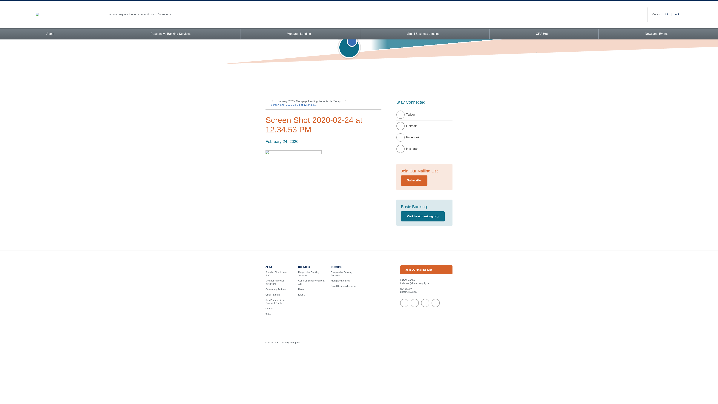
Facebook (412, 137)
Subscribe (414, 180)
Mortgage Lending (299, 33)
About (50, 33)
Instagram (412, 148)
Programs (336, 267)
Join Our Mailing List (418, 269)
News (301, 289)
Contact (657, 14)
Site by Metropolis (291, 342)
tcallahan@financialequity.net (415, 283)
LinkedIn (412, 126)
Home (267, 101)
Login (677, 14)
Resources (304, 267)
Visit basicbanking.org (423, 216)
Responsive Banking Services (171, 33)
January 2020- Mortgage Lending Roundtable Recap (309, 101)
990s (268, 314)
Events (301, 294)
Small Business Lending (423, 33)
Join (666, 14)
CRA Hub (542, 33)
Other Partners (273, 294)
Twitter (410, 114)
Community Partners (276, 289)
